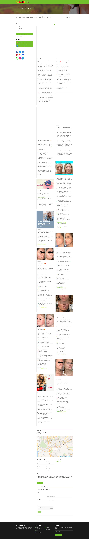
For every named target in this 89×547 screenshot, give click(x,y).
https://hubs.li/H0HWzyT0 (42, 197)
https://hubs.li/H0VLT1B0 (61, 222)
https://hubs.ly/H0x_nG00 (61, 287)
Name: (39, 492)
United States (21, 11)
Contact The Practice (21, 32)
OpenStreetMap (68, 456)
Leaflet (61, 456)
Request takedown (20, 36)
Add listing (48, 529)
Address (19, 26)
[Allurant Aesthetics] (55, 446)
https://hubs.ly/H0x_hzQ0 (61, 411)
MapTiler (64, 456)
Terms (37, 530)
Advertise (47, 527)
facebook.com (58, 461)
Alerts (18, 30)
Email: (39, 495)
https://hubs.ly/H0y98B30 (42, 305)
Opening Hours (20, 28)
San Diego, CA (27, 11)
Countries (66, 1)
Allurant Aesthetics (55, 448)
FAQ (36, 533)
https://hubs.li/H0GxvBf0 (42, 244)
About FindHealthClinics (39, 528)
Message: (39, 499)
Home (17, 11)
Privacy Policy (38, 532)
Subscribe (39, 482)
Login (71, 1)
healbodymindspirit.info (23, 41)
